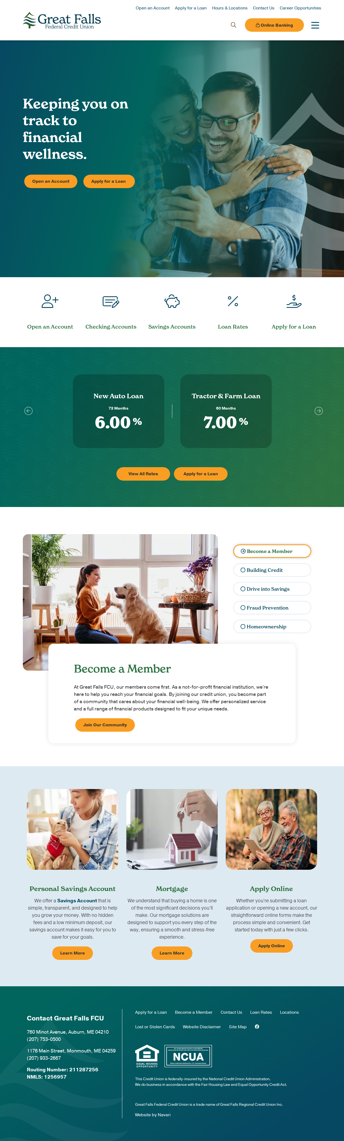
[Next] (317, 411)
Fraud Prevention (267, 608)
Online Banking (276, 25)
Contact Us (263, 8)
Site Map (238, 1027)
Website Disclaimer (202, 1027)
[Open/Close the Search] (233, 25)
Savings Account (77, 900)
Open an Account (153, 8)
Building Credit (265, 570)
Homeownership (266, 627)
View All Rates (143, 474)
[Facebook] (257, 1027)
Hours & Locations (230, 8)
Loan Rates (261, 1012)
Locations (289, 1012)
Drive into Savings (268, 589)
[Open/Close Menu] (315, 25)
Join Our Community (105, 725)
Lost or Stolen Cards (155, 1027)
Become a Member (269, 551)
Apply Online (271, 946)
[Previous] (27, 411)
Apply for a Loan (191, 8)
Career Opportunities (300, 8)
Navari (164, 1115)
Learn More (72, 953)
